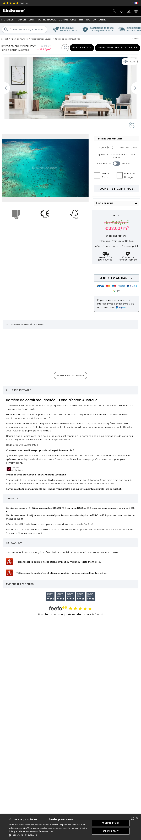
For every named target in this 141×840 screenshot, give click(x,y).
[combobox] (132, 818)
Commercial (68, 19)
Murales (7, 19)
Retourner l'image (129, 175)
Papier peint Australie (70, 375)
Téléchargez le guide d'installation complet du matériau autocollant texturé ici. (61, 573)
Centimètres (104, 163)
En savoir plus (46, 831)
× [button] (137, 818)
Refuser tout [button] (110, 831)
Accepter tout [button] (110, 822)
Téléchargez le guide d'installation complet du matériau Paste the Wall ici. (58, 561)
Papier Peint (26, 19)
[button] (48, 835)
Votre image (46, 19)
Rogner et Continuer (116, 188)
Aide (102, 19)
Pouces (126, 163)
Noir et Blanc (105, 175)
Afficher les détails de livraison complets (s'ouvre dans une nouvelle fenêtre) (49, 524)
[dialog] (70, 827)
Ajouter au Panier (116, 278)
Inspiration (88, 19)
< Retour (135, 38)
